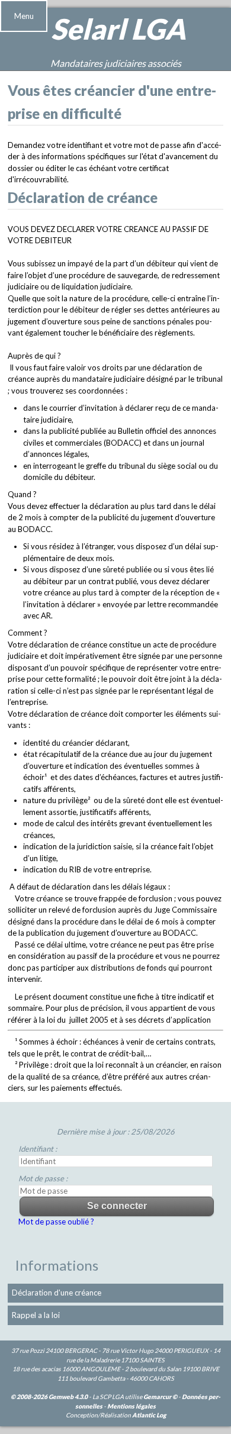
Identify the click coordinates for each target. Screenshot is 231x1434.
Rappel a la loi (36, 1315)
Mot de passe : (43, 1178)
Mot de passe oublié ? (56, 1221)
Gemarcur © (160, 1396)
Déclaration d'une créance (56, 1292)
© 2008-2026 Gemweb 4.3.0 (49, 1396)
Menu (24, 16)
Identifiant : (37, 1148)
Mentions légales (131, 1406)
